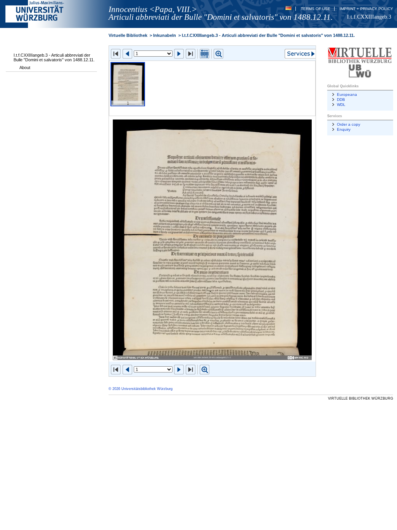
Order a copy (348, 124)
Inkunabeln (164, 35)
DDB (341, 99)
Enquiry (343, 129)
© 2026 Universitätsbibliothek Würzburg (141, 389)
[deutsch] (288, 9)
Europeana (347, 94)
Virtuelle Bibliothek (128, 35)
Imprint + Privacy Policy (366, 9)
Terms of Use (315, 9)
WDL (341, 104)
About (24, 67)
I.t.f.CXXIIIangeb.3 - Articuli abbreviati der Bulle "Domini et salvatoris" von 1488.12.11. (54, 57)
